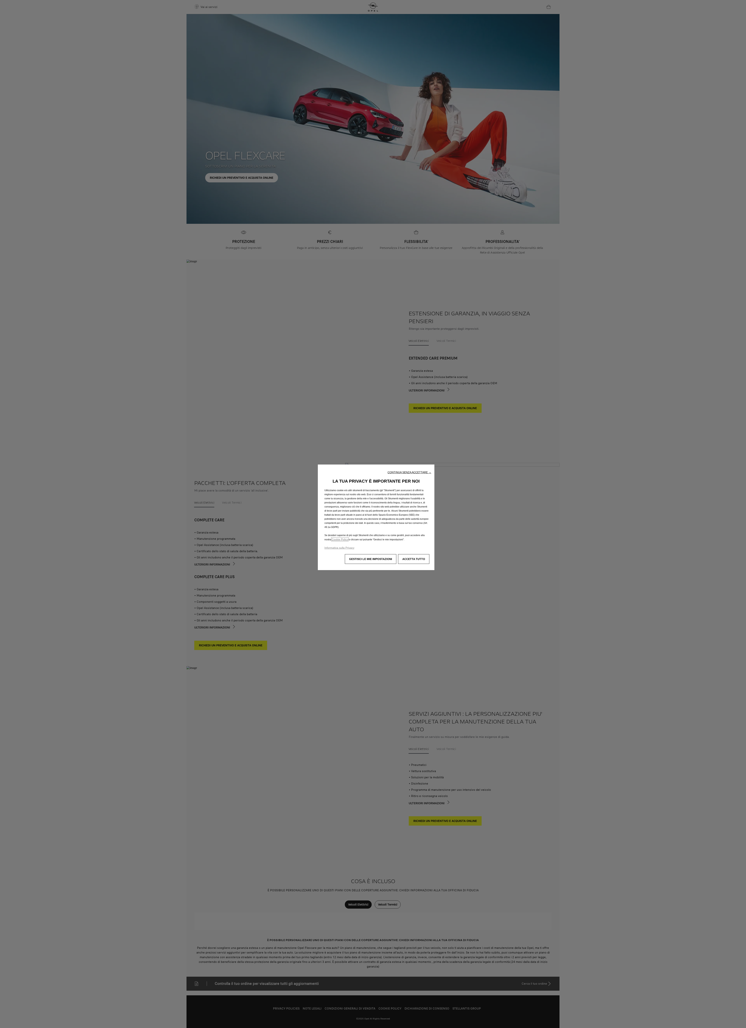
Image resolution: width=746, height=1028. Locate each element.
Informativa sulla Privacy (339, 547)
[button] (409, 472)
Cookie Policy (340, 539)
